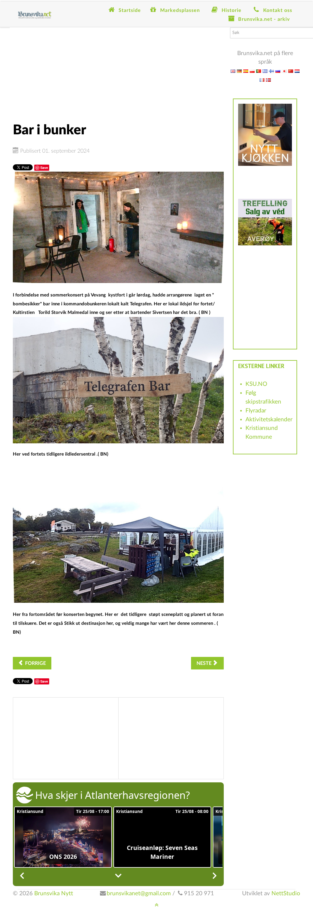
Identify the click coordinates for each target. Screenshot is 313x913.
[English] (232, 71)
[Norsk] (268, 80)
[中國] (290, 71)
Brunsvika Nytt (53, 893)
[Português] (258, 71)
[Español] (245, 71)
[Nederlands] (297, 71)
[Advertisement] (118, 70)
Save (44, 167)
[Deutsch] (239, 71)
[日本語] (284, 71)
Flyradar (255, 411)
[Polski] (252, 71)
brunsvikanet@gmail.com (139, 893)
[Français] (262, 80)
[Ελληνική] (265, 71)
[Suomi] (271, 71)
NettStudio (285, 893)
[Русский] (277, 71)
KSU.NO (256, 384)
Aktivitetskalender (269, 420)
